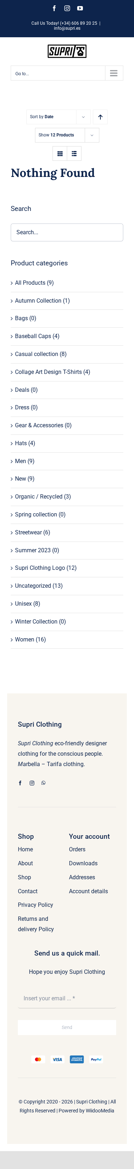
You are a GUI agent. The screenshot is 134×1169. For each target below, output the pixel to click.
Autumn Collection (38, 300)
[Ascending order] (100, 117)
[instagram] (32, 783)
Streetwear (28, 532)
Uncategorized (33, 585)
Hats (21, 443)
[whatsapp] (43, 783)
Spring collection (36, 514)
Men (20, 461)
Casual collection (36, 354)
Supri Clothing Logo (40, 567)
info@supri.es (67, 28)
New (20, 478)
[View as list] (74, 153)
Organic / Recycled (39, 496)
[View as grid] (60, 153)
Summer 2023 (33, 550)
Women (24, 639)
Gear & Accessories (39, 425)
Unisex (23, 603)
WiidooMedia (100, 1110)
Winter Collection (36, 621)
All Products (30, 282)
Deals (22, 389)
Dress (22, 407)
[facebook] (20, 783)
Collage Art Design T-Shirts (48, 372)
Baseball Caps (33, 336)
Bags (21, 318)
